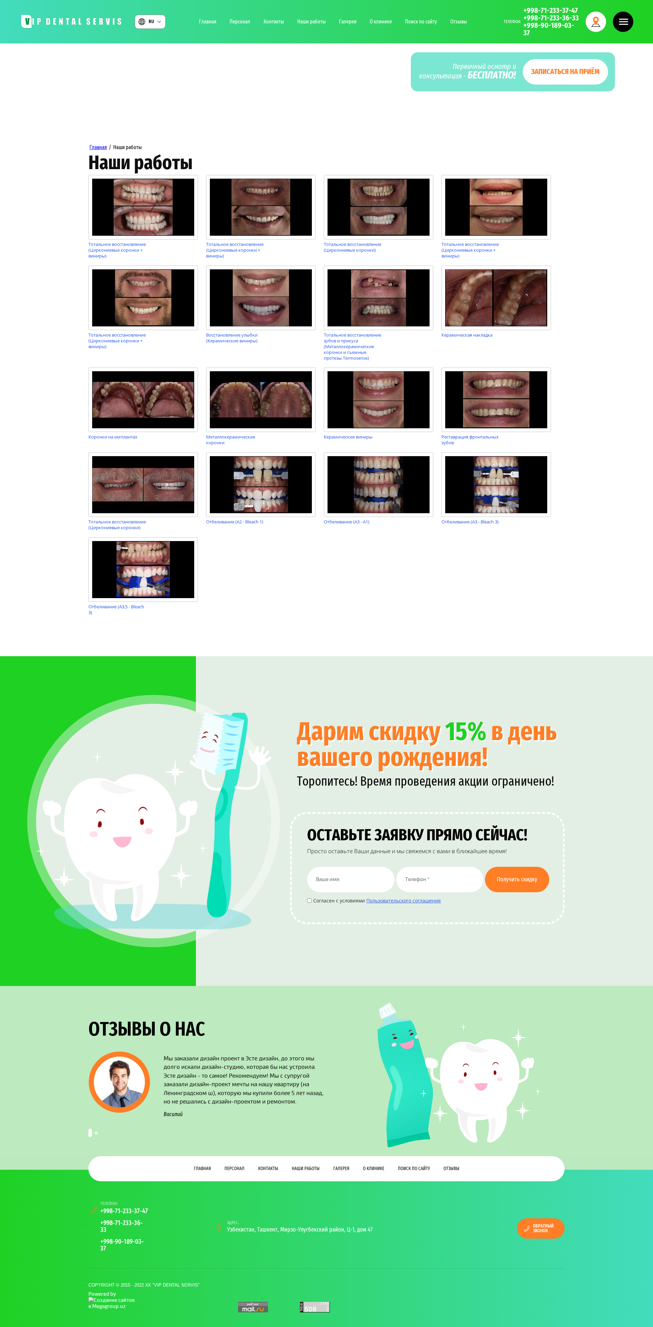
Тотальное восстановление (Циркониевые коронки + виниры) (117, 250)
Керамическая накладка (466, 335)
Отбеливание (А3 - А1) (346, 522)
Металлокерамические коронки (230, 440)
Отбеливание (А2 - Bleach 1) (234, 522)
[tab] (90, 1133)
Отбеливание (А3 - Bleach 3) (470, 522)
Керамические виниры (348, 437)
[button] (623, 22)
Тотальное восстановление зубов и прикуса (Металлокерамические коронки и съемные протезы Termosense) (352, 346)
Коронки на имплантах (112, 437)
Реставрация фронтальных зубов (470, 440)
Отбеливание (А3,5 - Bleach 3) (116, 609)
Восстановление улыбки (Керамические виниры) (231, 338)
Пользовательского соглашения (403, 900)
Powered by (102, 1294)
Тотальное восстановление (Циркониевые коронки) (352, 247)
